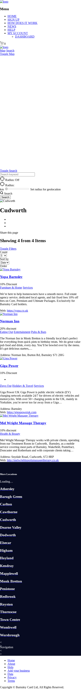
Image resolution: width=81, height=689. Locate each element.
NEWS (12, 26)
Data (10, 674)
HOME (12, 16)
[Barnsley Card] (4, 1)
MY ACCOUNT (18, 33)
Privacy (12, 677)
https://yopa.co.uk (17, 310)
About (11, 663)
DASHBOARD (24, 36)
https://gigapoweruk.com (21, 412)
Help (10, 667)
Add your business (19, 670)
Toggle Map (7, 54)
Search (10, 50)
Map (2, 50)
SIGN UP (13, 19)
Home (11, 660)
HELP (11, 29)
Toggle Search (8, 170)
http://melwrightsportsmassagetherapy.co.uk (33, 460)
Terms (11, 680)
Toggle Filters (8, 248)
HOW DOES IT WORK (22, 23)
